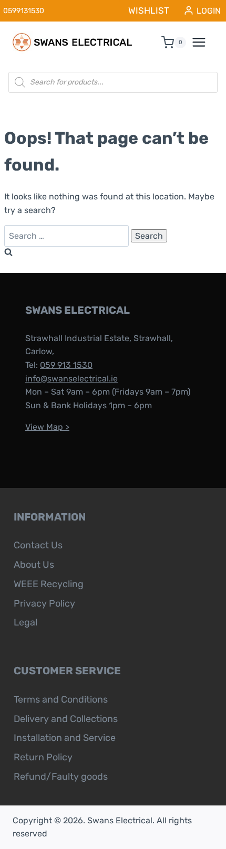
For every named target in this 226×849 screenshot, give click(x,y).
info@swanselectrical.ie (71, 379)
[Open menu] (204, 42)
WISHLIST (148, 10)
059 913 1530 (66, 365)
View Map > (47, 427)
